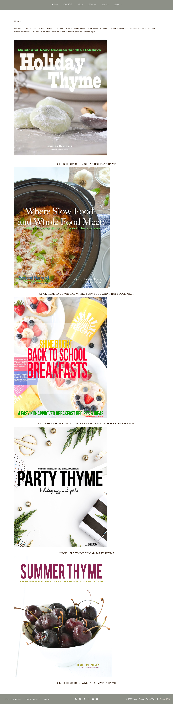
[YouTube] (93, 699)
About (105, 4)
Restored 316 (165, 699)
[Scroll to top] (167, 695)
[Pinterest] (84, 699)
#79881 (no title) (13, 699)
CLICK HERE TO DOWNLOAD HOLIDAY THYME (86, 164)
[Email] (97, 699)
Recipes (92, 4)
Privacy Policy (32, 699)
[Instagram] (80, 699)
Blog (80, 4)
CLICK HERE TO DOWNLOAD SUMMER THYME (86, 682)
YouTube (67, 4)
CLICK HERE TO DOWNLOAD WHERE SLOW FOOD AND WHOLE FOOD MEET (86, 293)
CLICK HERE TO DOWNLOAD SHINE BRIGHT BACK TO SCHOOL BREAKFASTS (86, 423)
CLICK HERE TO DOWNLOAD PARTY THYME (86, 553)
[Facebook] (76, 699)
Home (54, 4)
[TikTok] (89, 699)
